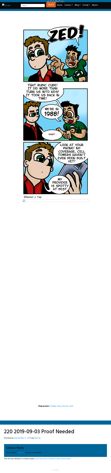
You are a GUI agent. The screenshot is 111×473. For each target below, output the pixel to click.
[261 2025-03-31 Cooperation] (69, 17)
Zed (71, 406)
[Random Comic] (55, 17)
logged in (21, 452)
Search (51, 4)
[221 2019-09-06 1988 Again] (63, 17)
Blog (77, 5)
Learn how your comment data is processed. (53, 458)
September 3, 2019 (22, 438)
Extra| (85, 5)
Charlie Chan (55, 406)
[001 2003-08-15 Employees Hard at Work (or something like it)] (42, 17)
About (95, 5)
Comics (67, 5)
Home (59, 5)
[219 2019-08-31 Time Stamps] (48, 17)
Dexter (65, 406)
